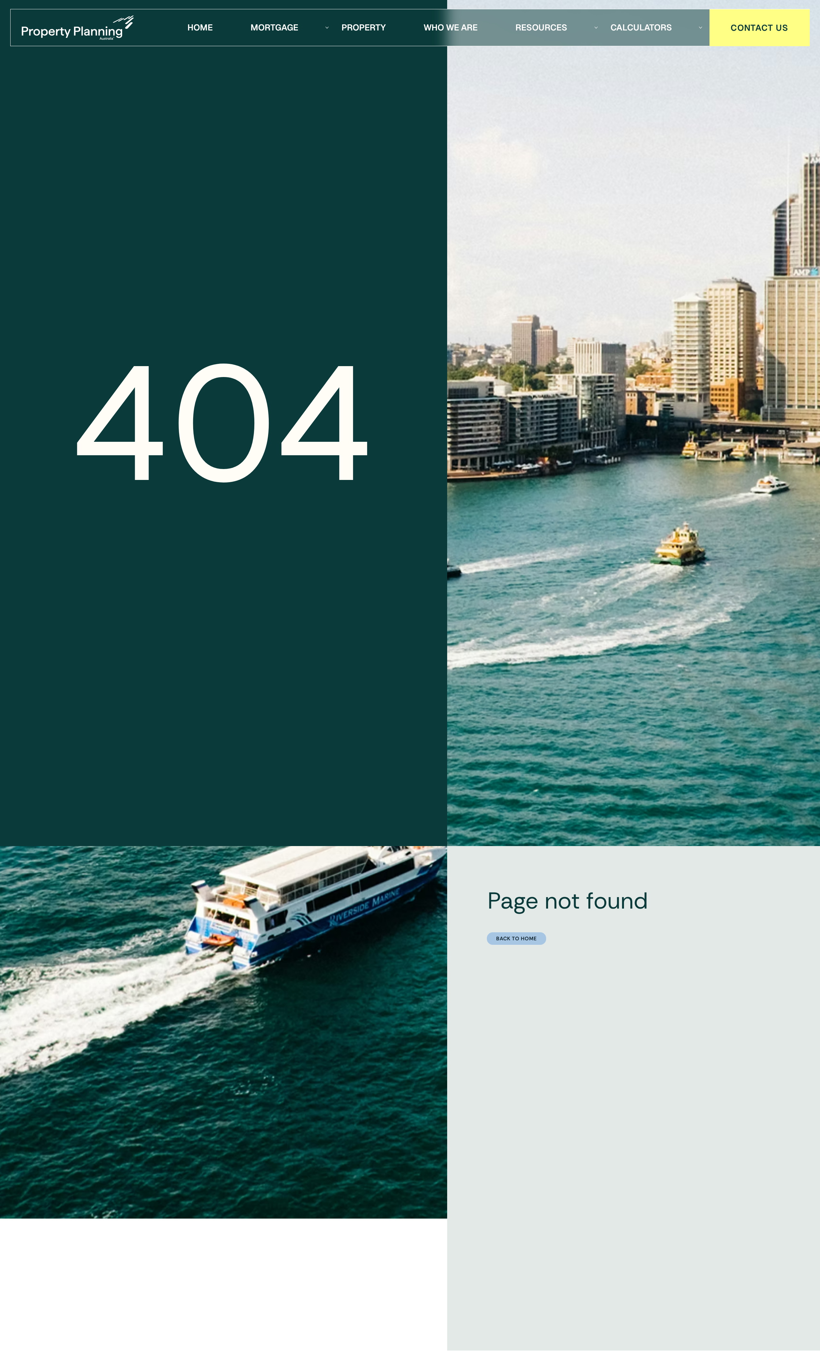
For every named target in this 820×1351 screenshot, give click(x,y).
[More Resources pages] (596, 27)
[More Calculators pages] (700, 27)
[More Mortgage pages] (327, 27)
